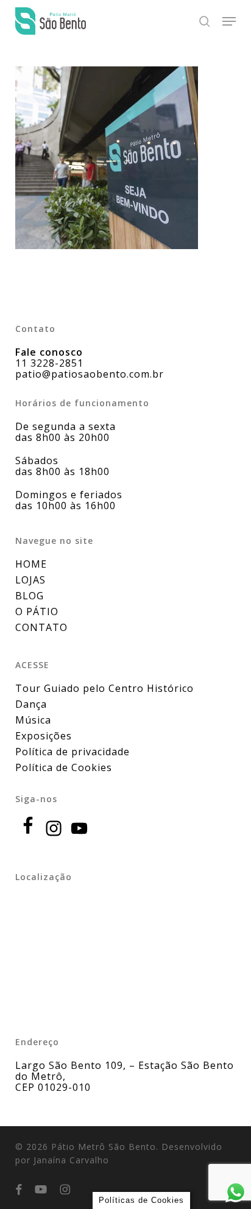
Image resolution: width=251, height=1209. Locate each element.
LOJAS (30, 579)
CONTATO (41, 627)
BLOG (29, 595)
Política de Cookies (63, 767)
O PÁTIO (36, 611)
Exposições (43, 735)
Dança (31, 704)
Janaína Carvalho (71, 1160)
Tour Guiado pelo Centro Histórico (104, 688)
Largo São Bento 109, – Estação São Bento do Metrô (124, 1071)
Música (33, 719)
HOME (31, 564)
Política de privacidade (72, 751)
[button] (229, 21)
